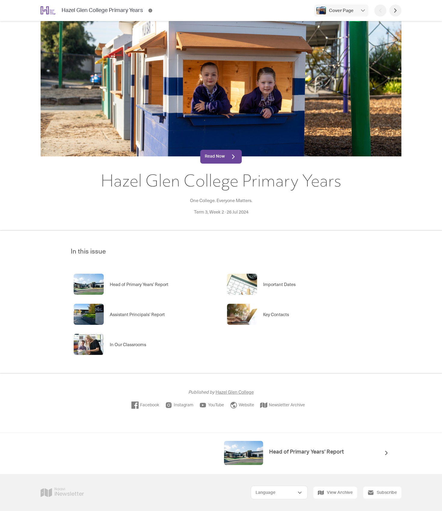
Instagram (183, 405)
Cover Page (341, 10)
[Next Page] (395, 11)
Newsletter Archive (287, 405)
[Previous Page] (380, 11)
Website (246, 405)
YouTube (216, 405)
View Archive (340, 493)
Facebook (149, 405)
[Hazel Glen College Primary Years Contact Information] (150, 10)
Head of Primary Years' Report (306, 452)
